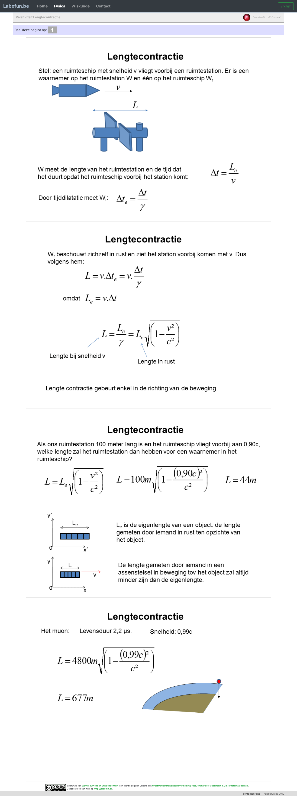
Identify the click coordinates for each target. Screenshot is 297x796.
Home (42, 6)
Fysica (59, 6)
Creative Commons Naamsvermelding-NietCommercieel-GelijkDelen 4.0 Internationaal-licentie (200, 785)
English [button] (286, 6)
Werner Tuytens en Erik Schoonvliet (100, 785)
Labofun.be (16, 6)
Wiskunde (80, 6)
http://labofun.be (103, 788)
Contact (103, 6)
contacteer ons (251, 793)
